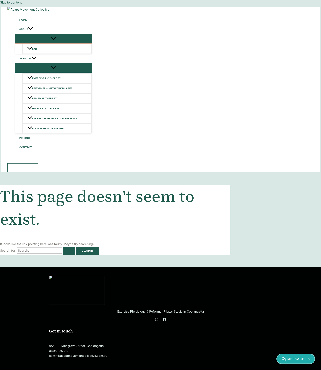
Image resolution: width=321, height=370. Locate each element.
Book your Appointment (49, 128)
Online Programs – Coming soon (54, 118)
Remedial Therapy (44, 98)
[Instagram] (156, 320)
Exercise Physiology (46, 78)
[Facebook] (164, 320)
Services (25, 58)
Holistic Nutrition (45, 108)
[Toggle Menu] (53, 38)
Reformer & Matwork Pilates (52, 88)
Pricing (24, 137)
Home (23, 19)
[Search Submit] (69, 251)
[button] (30, 29)
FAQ (34, 48)
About (23, 29)
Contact (25, 147)
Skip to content (11, 2)
